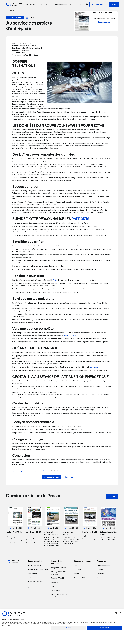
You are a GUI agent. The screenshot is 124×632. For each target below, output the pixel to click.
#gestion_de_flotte (19, 471)
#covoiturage (31, 471)
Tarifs (71, 4)
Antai (55, 280)
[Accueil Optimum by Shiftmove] (14, 4)
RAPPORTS (80, 219)
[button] (32, 4)
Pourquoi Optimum (60, 4)
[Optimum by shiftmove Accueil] (14, 561)
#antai (39, 471)
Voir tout (111, 496)
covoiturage (94, 367)
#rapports (46, 471)
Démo (114, 4)
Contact (79, 4)
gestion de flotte (70, 335)
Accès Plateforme (99, 4)
